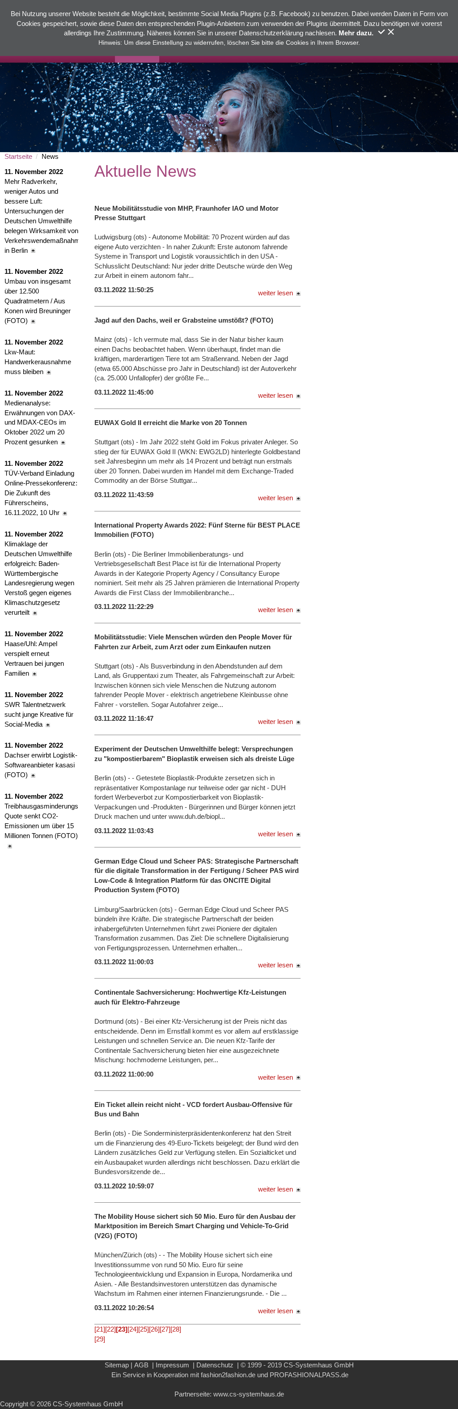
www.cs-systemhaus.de (248, 1394)
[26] (154, 1329)
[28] (175, 1329)
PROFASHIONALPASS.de (309, 1375)
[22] (110, 1329)
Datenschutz (214, 1365)
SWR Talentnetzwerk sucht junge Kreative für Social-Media (38, 709)
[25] (143, 1329)
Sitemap (117, 1365)
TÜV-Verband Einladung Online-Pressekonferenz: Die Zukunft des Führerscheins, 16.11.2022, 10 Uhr (40, 488)
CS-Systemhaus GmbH (319, 1365)
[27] (165, 1329)
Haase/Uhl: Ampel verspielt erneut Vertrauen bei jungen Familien (34, 653)
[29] (99, 1339)
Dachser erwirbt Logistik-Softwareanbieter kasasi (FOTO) (40, 760)
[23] (121, 1329)
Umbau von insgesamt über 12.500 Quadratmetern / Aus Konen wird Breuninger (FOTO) (37, 296)
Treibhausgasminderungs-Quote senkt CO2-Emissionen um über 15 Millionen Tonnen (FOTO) (41, 815)
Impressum (172, 1365)
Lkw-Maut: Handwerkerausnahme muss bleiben (37, 356)
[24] (132, 1329)
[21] (99, 1329)
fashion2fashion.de (228, 1375)
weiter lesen (275, 293)
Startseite (18, 156)
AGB (141, 1365)
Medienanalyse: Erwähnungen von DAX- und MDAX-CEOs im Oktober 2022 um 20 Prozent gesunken (39, 417)
